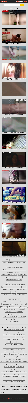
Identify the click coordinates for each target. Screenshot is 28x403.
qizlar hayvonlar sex (19, 351)
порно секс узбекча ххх (10, 366)
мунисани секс (13, 262)
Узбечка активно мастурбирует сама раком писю (13, 97)
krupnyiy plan (15, 339)
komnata (23, 334)
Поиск (21, 5)
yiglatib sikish (10, 272)
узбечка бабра (6, 259)
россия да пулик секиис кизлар (10, 316)
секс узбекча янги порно (19, 381)
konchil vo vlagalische (21, 337)
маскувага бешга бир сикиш (14, 314)
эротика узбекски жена (19, 374)
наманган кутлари (17, 287)
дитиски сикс (22, 316)
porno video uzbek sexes (8, 346)
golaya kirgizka (15, 334)
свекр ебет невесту (7, 287)
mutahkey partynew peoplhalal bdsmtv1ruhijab (14, 267)
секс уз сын (16, 361)
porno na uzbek (21, 349)
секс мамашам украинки (14, 321)
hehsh (14, 294)
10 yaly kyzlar (23, 304)
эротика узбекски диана (20, 346)
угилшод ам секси (21, 284)
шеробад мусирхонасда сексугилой (14, 282)
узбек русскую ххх (8, 374)
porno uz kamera (18, 344)
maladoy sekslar (14, 354)
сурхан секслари (22, 274)
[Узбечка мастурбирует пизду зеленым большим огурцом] (14, 17)
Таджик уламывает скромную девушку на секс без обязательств (14, 221)
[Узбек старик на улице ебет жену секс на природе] (14, 177)
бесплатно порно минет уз (10, 349)
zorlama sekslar (5, 354)
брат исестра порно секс (14, 299)
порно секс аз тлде (6, 294)
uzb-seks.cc (4, 1)
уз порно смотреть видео (21, 371)
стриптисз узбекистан (7, 274)
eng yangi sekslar (23, 354)
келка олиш (5, 289)
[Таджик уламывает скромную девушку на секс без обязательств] (14, 212)
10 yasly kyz (4, 306)
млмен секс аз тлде (22, 294)
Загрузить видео (19, 1)
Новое (25, 1)
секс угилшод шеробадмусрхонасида (14, 277)
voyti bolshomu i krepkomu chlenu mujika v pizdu (15, 329)
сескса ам (20, 311)
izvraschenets (7, 339)
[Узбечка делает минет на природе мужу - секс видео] (14, 141)
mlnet (25, 287)
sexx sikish (9, 359)
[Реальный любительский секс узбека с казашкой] (14, 35)
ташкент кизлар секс (18, 359)
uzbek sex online (20, 366)
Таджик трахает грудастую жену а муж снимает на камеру (14, 256)
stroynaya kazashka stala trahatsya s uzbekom (14, 332)
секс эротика (18, 272)
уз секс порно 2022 (18, 369)
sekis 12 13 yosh (22, 262)
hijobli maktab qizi (9, 319)
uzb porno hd (19, 364)
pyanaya (22, 339)
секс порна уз (9, 369)
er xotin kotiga (6, 291)
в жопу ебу (6, 262)
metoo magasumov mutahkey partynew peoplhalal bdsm (14, 269)
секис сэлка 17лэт (9, 309)
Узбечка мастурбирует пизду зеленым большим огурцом (14, 25)
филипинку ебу (23, 259)
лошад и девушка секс (14, 306)
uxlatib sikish (22, 376)
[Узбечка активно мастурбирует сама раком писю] (14, 89)
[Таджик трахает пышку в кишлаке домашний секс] (14, 124)
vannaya (24, 327)
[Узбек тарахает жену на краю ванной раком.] (14, 53)
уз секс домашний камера (8, 371)
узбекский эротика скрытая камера (11, 376)
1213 (16, 274)
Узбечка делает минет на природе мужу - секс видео (14, 149)
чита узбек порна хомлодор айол (18, 291)
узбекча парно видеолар (21, 289)
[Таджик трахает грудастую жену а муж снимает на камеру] (14, 248)
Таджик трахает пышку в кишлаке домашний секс (14, 132)
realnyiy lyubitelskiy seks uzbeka (14, 327)
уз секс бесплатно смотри (9, 378)
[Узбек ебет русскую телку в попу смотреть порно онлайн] (14, 194)
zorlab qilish (15, 304)
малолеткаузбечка (7, 304)
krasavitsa (8, 341)
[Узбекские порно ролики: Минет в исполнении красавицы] (14, 230)
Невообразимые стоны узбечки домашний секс (14, 167)
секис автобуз (24, 306)
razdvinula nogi (7, 334)
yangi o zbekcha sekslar (6, 361)
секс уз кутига (24, 361)
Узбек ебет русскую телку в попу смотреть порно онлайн (14, 202)
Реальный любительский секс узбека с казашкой (14, 43)
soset (4, 327)
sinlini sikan (23, 301)
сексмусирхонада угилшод (9, 284)
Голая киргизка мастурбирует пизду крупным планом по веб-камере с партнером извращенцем (14, 79)
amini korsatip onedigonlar (14, 264)
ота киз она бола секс (11, 311)
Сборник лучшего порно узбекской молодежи (14, 114)
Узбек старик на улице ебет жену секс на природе (14, 185)
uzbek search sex (9, 351)
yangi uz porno (10, 344)
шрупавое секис (14, 259)
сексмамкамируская (19, 319)
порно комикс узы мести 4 (10, 356)
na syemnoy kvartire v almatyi (9, 337)
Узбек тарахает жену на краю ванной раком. (14, 61)
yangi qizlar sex (21, 356)
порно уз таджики (8, 381)
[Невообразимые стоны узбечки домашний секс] (14, 159)
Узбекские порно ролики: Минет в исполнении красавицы (14, 238)
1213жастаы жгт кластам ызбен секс (11, 301)
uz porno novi (20, 341)
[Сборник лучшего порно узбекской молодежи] (14, 106)
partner (14, 341)
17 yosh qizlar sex (10, 364)
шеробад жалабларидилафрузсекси (15, 279)
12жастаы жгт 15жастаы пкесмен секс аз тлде (14, 296)
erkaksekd (12, 289)
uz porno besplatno (21, 378)
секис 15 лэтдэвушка (19, 309)
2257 (14, 399)
